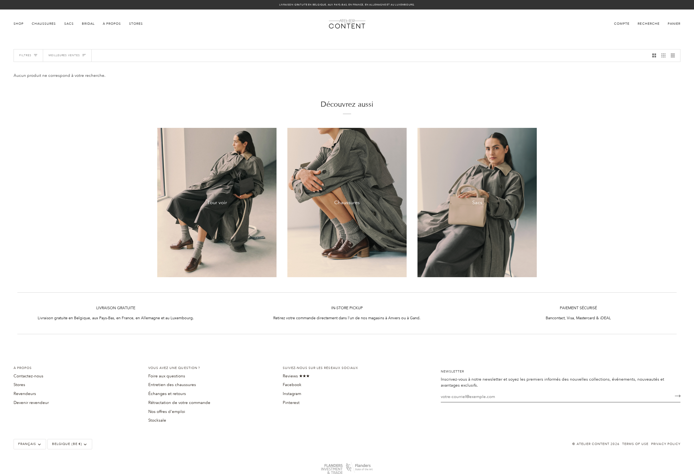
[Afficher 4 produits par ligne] (674, 55)
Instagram (292, 393)
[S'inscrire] (675, 396)
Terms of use (635, 444)
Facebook (292, 384)
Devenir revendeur (31, 402)
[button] (21, 24)
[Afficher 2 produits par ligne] (654, 55)
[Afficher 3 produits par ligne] (663, 55)
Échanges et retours (167, 393)
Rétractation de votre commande (179, 402)
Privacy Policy (665, 444)
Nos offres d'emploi (166, 411)
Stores (19, 384)
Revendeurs (25, 393)
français (27, 444)
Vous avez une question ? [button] (174, 368)
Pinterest (291, 402)
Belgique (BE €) (67, 444)
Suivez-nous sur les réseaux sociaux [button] (320, 368)
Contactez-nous (28, 376)
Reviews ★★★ (296, 376)
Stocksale (157, 420)
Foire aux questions (166, 376)
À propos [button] (23, 368)
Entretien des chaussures (172, 384)
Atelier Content (593, 444)
